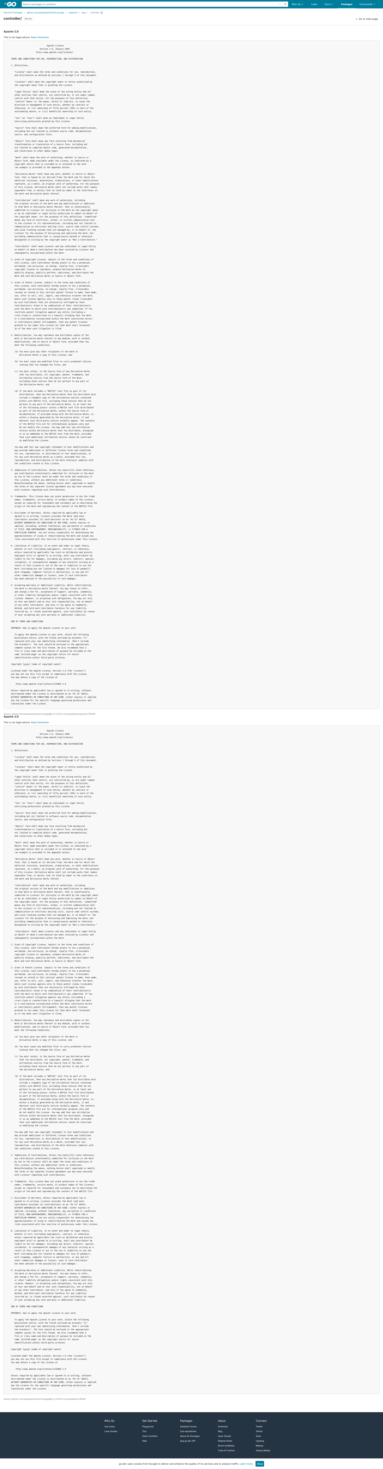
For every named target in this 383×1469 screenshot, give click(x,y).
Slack (258, 1436)
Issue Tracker (224, 1436)
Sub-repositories (188, 1431)
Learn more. (246, 1463)
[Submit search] (285, 4)
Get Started (149, 1420)
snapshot (73, 12)
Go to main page (368, 18)
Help (144, 1441)
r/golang (260, 1441)
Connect (261, 1420)
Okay (260, 1463)
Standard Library (188, 1426)
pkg (84, 12)
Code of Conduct (226, 1450)
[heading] (13, 4)
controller (94, 12)
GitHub (259, 1431)
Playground (147, 1426)
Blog (220, 1431)
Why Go (296, 4)
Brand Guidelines (226, 1445)
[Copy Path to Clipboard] (101, 12)
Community (366, 4)
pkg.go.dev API (187, 1441)
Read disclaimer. (40, 37)
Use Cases (109, 1426)
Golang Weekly (263, 1450)
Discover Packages (13, 12)
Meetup (259, 1445)
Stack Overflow (149, 1436)
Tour (144, 1431)
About (222, 1420)
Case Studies (110, 1431)
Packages (346, 4)
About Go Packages (190, 1436)
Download (223, 1426)
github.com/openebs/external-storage (45, 12)
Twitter (259, 1426)
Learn (314, 4)
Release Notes (225, 1441)
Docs (327, 4)
